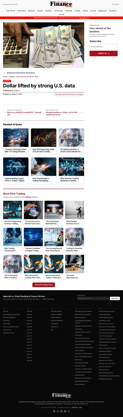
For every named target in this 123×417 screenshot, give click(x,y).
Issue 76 (29, 339)
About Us (5, 311)
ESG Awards (78, 359)
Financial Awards (104, 369)
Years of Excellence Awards (107, 348)
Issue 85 (29, 311)
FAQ (52, 330)
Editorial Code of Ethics (106, 360)
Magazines (102, 11)
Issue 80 (29, 326)
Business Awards (80, 317)
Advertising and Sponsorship (11, 314)
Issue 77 (29, 336)
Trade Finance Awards (105, 336)
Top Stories (10, 11)
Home (5, 76)
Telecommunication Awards (107, 330)
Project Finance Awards (106, 323)
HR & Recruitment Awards (106, 333)
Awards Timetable (56, 314)
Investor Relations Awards (106, 311)
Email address (81, 295)
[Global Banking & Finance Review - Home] (62, 4)
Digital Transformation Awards (84, 347)
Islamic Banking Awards (106, 317)
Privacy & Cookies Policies (11, 326)
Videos (85, 11)
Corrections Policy (104, 357)
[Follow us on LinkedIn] (65, 411)
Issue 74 (29, 345)
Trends (61, 14)
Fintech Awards (79, 350)
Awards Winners (56, 317)
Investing (68, 11)
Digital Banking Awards (82, 381)
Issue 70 (29, 357)
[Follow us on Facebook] (61, 411)
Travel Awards (103, 345)
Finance (40, 11)
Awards (93, 11)
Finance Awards (80, 384)
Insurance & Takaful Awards (83, 369)
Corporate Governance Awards (84, 341)
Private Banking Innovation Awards (109, 376)
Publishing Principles (105, 351)
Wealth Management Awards (107, 342)
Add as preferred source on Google (70, 94)
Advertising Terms (8, 333)
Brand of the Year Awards (82, 314)
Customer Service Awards (83, 332)
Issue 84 (29, 314)
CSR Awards (78, 335)
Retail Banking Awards (105, 379)
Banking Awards (80, 375)
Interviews (22, 11)
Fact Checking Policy (105, 366)
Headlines (113, 11)
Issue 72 (29, 351)
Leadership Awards (105, 314)
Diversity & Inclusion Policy (107, 363)
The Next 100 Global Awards (107, 339)
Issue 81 (29, 323)
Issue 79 (29, 330)
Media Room (54, 326)
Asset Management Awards (83, 311)
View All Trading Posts (44, 285)
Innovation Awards (80, 366)
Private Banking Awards (106, 372)
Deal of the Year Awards (82, 338)
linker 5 (17, 90)
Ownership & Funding (105, 354)
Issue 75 (29, 342)
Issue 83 (29, 317)
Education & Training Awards (83, 353)
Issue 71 (29, 354)
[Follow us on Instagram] (58, 411)
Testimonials (54, 323)
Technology (58, 11)
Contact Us (6, 320)
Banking (48, 11)
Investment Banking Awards (83, 372)
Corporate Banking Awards (83, 344)
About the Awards (56, 311)
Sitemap (75, 407)
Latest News (6, 323)
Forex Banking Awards (81, 363)
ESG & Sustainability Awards (83, 356)
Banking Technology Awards (83, 326)
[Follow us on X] (69, 411)
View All (29, 360)
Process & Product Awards (107, 326)
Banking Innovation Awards (83, 378)
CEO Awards (78, 329)
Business (31, 11)
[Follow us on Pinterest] (54, 411)
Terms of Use (7, 330)
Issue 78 (29, 333)
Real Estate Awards (105, 320)
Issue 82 (29, 320)
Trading (77, 11)
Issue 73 (29, 348)
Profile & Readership (9, 317)
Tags (80, 407)
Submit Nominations (57, 320)
